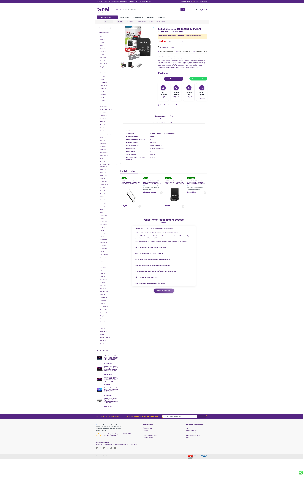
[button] (153, 27)
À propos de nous (147, 428)
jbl (101, 103)
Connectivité (138, 17)
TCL (102, 319)
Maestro (103, 258)
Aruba (102, 45)
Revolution (103, 297)
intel (102, 97)
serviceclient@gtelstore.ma (200, 1)
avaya (102, 48)
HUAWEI (103, 221)
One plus (103, 279)
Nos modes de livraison (191, 433)
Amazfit (103, 169)
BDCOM (103, 51)
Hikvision (103, 215)
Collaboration (150, 17)
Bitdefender (104, 184)
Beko (102, 54)
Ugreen (103, 328)
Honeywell (103, 85)
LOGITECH (104, 254)
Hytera (103, 94)
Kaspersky (103, 239)
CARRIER (103, 64)
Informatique (125, 17)
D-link (102, 194)
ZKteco (103, 158)
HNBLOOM (103, 82)
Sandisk (120, 21)
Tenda (102, 322)
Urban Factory (104, 331)
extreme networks (105, 70)
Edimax (103, 203)
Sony (102, 316)
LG (102, 251)
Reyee (103, 124)
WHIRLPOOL (104, 155)
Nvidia (102, 276)
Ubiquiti (103, 149)
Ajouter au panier (174, 78)
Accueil (98, 21)
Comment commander (191, 430)
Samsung (104, 306)
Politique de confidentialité (150, 435)
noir (161, 122)
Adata (102, 39)
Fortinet (103, 73)
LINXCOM (103, 115)
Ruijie (102, 303)
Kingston (103, 242)
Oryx (102, 282)
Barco (200, 180)
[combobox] (150, 9)
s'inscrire (202, 416)
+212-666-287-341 (185, 1)
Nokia (102, 273)
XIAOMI (103, 340)
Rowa (102, 131)
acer (102, 36)
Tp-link (103, 325)
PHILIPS (103, 288)
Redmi (102, 294)
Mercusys (103, 261)
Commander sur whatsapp (199, 78)
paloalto (103, 118)
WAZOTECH (104, 152)
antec (102, 42)
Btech (102, 60)
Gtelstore (99, 456)
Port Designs (104, 291)
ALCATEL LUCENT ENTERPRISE (108, 165)
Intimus (102, 100)
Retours (187, 437)
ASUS (103, 172)
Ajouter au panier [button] (139, 206)
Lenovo (103, 245)
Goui (102, 212)
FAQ (187, 428)
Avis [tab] (171, 116)
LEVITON (103, 248)
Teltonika (103, 146)
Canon (103, 190)
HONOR (103, 88)
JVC (102, 236)
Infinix (102, 227)
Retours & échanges (103, 1)
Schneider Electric (105, 134)
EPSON (103, 206)
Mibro (102, 264)
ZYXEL (102, 161)
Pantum (103, 285)
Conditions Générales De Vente (193, 435)
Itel (102, 230)
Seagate (103, 137)
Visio (102, 334)
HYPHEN (103, 224)
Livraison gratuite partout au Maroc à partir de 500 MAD (124, 1)
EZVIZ (102, 209)
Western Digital (105, 337)
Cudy (102, 67)
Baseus (157, 180)
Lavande (157, 122)
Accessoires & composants (127, 180)
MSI (102, 270)
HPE (102, 91)
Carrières (145, 430)
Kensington (103, 106)
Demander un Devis (146, 1)
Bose (102, 187)
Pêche (164, 122)
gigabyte (103, 76)
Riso (102, 128)
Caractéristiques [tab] (160, 116)
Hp (102, 218)
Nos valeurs (146, 433)
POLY (102, 121)
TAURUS (103, 143)
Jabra (102, 233)
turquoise (169, 122)
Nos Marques (161, 17)
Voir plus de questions (163, 290)
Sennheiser (103, 312)
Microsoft (103, 267)
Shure (102, 140)
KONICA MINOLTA (106, 109)
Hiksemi (103, 79)
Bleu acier (152, 122)
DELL (102, 197)
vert (173, 122)
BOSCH (103, 57)
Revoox (103, 300)
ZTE (102, 343)
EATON (103, 200)
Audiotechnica (104, 175)
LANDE (103, 112)
